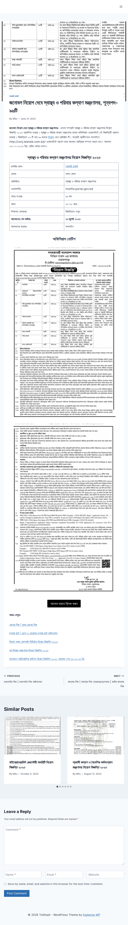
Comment (13, 829)
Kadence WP (91, 914)
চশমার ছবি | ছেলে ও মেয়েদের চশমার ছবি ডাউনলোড (33, 633)
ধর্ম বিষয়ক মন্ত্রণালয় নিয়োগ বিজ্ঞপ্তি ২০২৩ (28, 650)
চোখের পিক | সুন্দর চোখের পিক (23, 624)
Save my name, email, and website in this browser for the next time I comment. (55, 883)
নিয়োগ (51, 137)
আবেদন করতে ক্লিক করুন (64, 604)
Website (93, 874)
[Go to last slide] (9, 750)
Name (11, 874)
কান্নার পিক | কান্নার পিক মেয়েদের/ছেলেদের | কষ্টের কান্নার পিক (96, 681)
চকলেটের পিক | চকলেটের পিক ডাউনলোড (23, 679)
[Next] (118, 750)
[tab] (57, 786)
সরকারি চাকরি (14, 96)
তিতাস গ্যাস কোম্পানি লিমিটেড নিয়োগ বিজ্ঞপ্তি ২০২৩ (33, 641)
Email (51, 874)
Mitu (15, 118)
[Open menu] (121, 6)
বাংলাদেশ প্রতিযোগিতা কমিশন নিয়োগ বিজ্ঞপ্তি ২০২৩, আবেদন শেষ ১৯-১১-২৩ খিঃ (46, 659)
